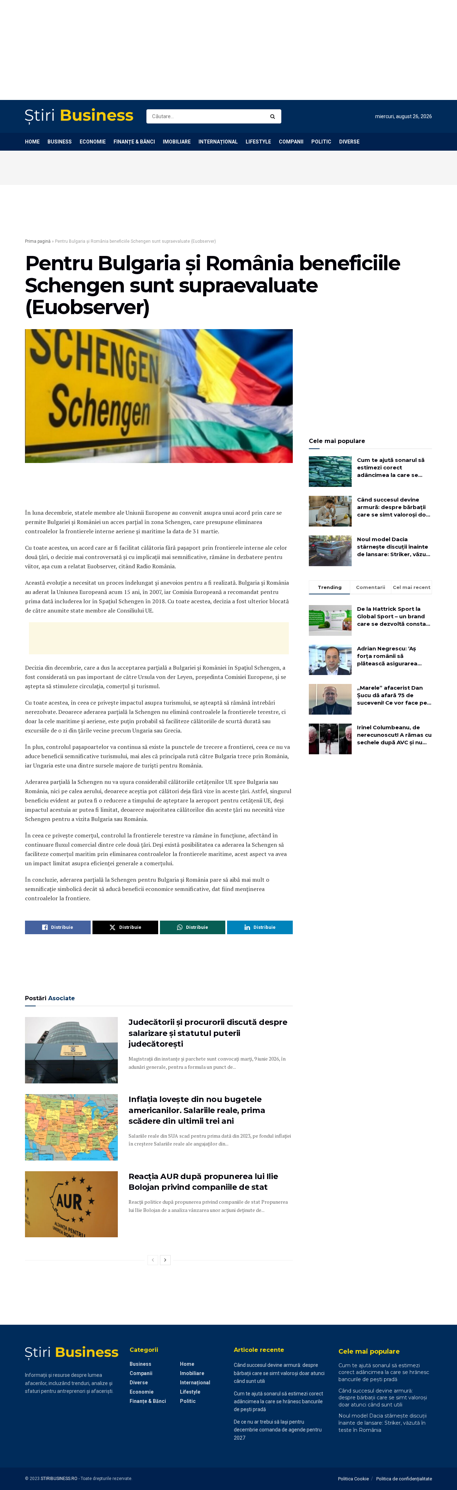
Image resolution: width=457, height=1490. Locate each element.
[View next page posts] (165, 1260)
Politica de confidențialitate (404, 1478)
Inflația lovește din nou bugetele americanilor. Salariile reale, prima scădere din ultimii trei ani (197, 1110)
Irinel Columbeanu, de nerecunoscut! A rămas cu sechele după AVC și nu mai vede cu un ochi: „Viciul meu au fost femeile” (394, 735)
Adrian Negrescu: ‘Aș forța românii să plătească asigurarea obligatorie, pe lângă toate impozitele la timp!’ (393, 656)
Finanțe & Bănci (134, 142)
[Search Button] (274, 116)
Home (32, 142)
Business (59, 142)
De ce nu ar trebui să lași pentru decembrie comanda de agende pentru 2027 (278, 1430)
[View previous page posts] (152, 1260)
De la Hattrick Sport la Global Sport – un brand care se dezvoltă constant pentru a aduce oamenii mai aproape (394, 616)
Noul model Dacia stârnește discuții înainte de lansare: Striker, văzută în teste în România (394, 547)
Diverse (349, 142)
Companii (291, 142)
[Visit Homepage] (79, 116)
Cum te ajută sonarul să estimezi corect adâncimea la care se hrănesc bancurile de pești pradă (391, 468)
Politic (321, 142)
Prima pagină (38, 241)
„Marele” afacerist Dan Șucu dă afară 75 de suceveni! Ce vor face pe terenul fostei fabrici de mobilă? (392, 695)
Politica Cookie (353, 1478)
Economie (93, 142)
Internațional (218, 142)
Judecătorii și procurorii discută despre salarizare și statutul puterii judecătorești (208, 1033)
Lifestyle (258, 142)
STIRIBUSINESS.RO (59, 1478)
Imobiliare (177, 142)
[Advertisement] (214, 50)
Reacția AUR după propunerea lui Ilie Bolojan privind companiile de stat (203, 1182)
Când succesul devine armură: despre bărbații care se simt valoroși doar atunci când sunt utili (394, 507)
